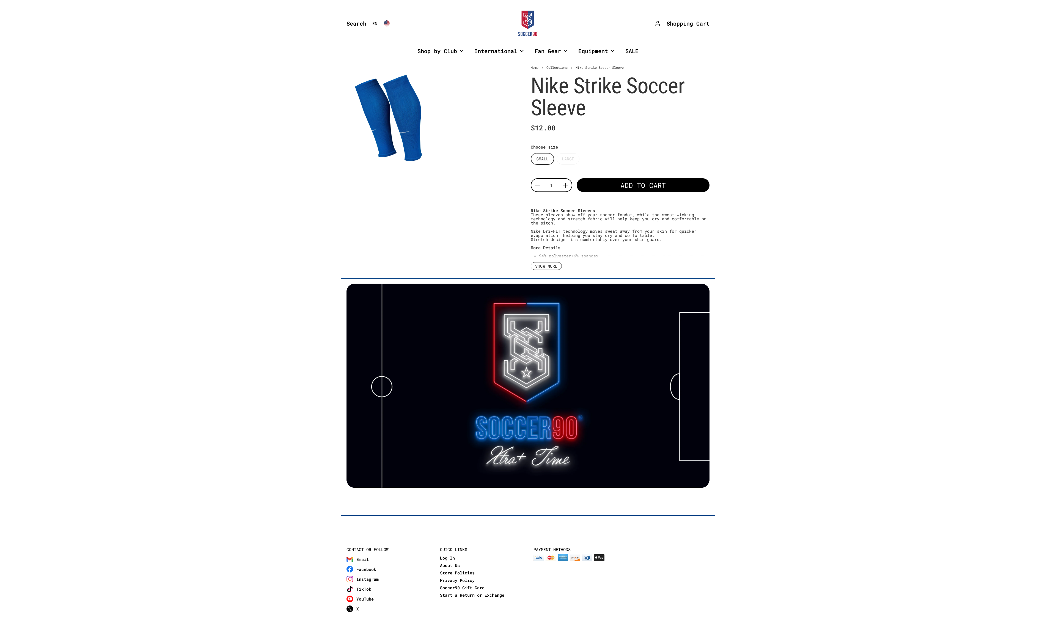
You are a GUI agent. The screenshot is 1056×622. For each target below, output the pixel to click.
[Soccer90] (528, 23)
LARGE (568, 158)
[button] (355, 23)
